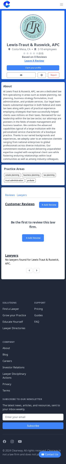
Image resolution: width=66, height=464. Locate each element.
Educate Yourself (13, 321)
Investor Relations (14, 367)
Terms (6, 390)
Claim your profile (33, 67)
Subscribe (33, 426)
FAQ (36, 321)
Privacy (7, 384)
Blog (5, 354)
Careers (7, 361)
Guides (38, 315)
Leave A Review (34, 61)
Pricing (38, 309)
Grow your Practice (14, 315)
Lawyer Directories (14, 328)
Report (54, 75)
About (6, 348)
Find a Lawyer (11, 309)
